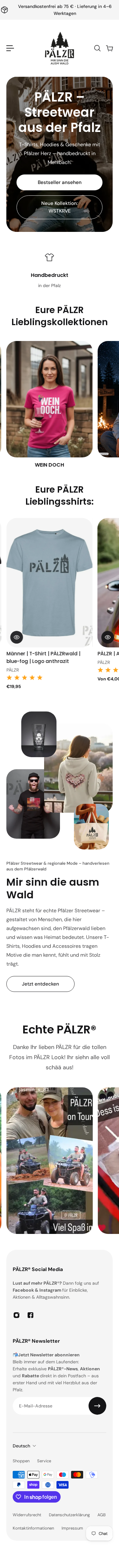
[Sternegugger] (49, 405)
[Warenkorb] (109, 48)
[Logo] (59, 48)
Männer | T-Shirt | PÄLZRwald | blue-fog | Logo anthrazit (43, 657)
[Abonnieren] (97, 1406)
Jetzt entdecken (40, 984)
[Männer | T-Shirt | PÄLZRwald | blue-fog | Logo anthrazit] (49, 582)
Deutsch (21, 1446)
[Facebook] (30, 1315)
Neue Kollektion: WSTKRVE (59, 207)
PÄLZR (12, 670)
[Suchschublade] (97, 48)
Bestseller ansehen (60, 182)
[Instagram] (16, 1315)
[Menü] (10, 48)
